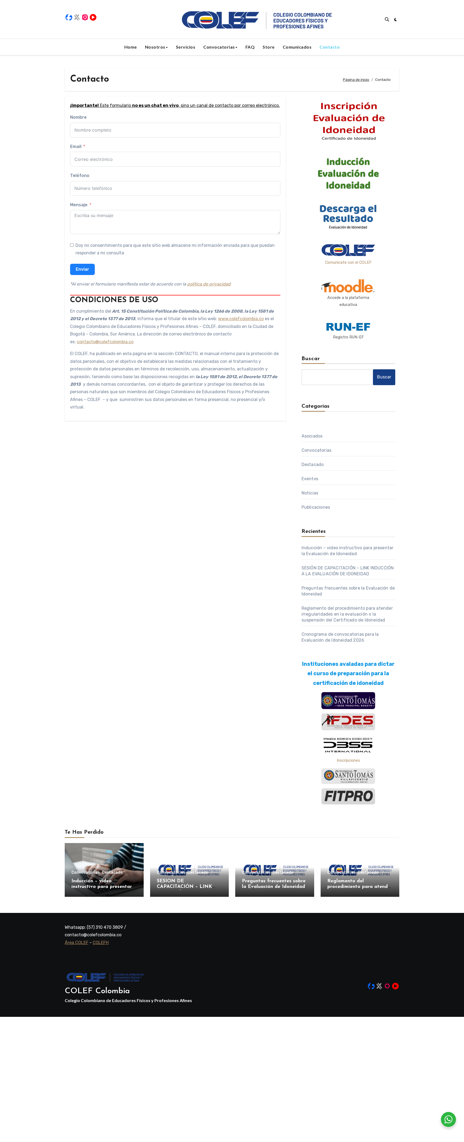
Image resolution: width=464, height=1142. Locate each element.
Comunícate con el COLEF (348, 262)
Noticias (310, 493)
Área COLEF (76, 942)
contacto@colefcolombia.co (105, 341)
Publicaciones (316, 507)
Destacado (313, 464)
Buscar (311, 359)
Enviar (82, 269)
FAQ (250, 46)
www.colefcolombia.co (241, 318)
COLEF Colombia (97, 991)
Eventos (310, 478)
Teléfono (79, 175)
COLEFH (101, 942)
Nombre (78, 117)
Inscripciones (348, 760)
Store (269, 46)
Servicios (185, 46)
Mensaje (79, 204)
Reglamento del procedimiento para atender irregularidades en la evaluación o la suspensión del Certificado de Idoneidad (347, 614)
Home (130, 46)
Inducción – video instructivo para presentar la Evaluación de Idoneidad (103, 887)
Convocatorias (219, 46)
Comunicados (297, 46)
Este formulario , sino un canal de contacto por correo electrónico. (175, 105)
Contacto (330, 46)
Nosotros (155, 46)
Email (75, 146)
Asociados (312, 436)
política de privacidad (209, 284)
